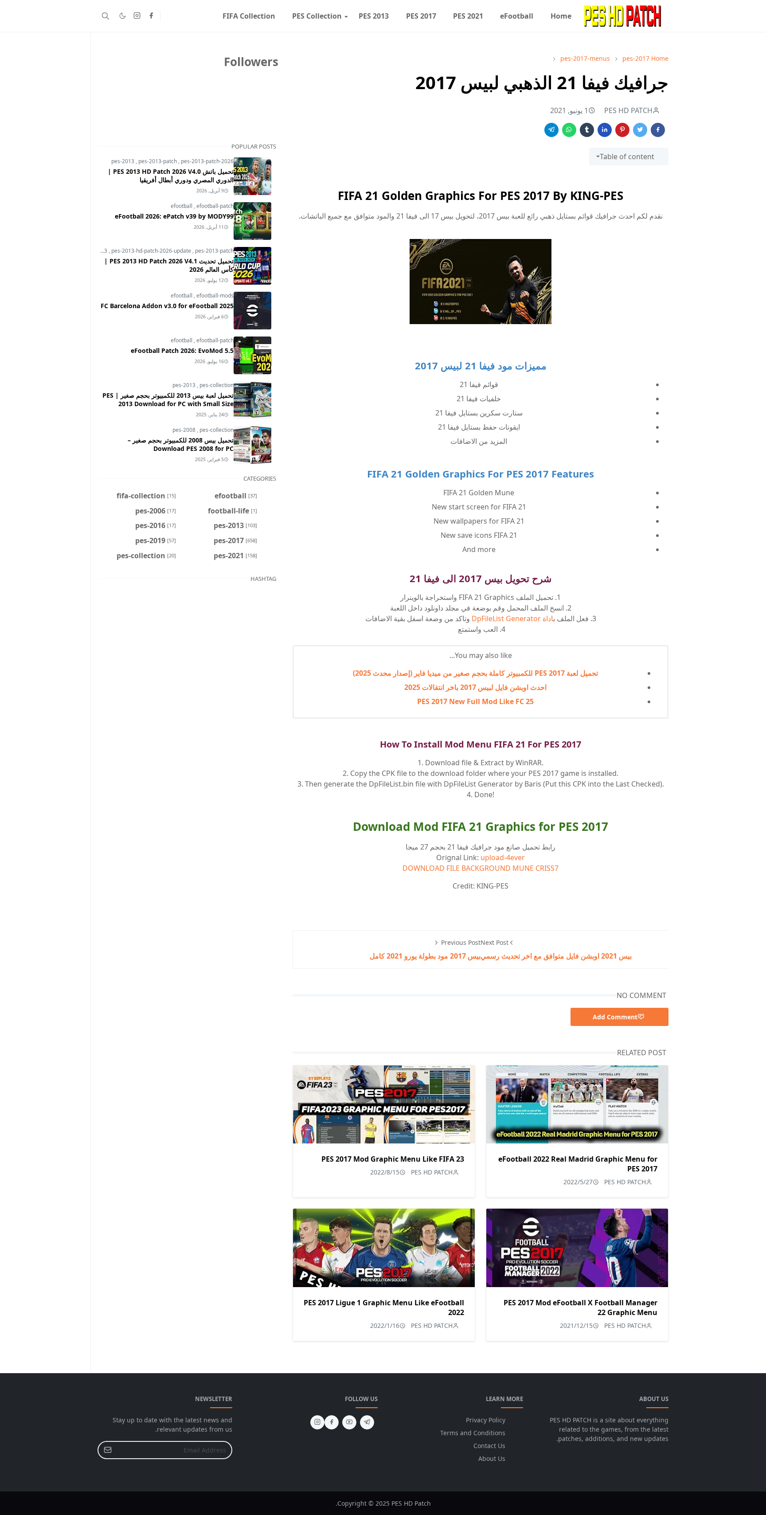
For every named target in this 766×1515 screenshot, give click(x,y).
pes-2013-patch (158, 161)
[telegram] (367, 1422)
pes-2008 (184, 430)
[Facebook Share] (658, 130)
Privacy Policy (485, 1420)
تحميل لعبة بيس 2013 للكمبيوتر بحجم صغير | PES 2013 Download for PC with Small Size (168, 399)
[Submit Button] (107, 1450)
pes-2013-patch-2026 (207, 161)
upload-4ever (503, 857)
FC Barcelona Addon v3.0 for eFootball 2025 (167, 305)
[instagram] (137, 16)
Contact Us (489, 1445)
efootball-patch (215, 206)
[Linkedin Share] (605, 130)
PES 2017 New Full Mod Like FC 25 (475, 701)
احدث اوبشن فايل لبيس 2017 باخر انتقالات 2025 (475, 687)
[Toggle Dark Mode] (122, 15)
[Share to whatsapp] (569, 130)
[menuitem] (561, 16)
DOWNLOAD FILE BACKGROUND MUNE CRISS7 (481, 868)
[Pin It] (622, 130)
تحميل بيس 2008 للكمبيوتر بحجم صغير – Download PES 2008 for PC (181, 444)
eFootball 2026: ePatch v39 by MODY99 (174, 216)
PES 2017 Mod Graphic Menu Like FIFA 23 (392, 1159)
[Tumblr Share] (587, 130)
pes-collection (216, 385)
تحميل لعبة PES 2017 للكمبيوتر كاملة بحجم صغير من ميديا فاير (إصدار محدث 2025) (475, 673)
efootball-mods (215, 295)
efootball (182, 206)
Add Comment (615, 1017)
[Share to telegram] (551, 130)
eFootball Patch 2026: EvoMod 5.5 (182, 350)
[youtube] (349, 1422)
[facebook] (151, 16)
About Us (491, 1458)
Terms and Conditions (472, 1433)
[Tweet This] (640, 130)
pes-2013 (123, 161)
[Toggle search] (105, 16)
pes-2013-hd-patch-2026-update (151, 250)
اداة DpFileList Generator (512, 618)
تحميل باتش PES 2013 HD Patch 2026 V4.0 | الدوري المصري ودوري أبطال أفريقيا (171, 175)
